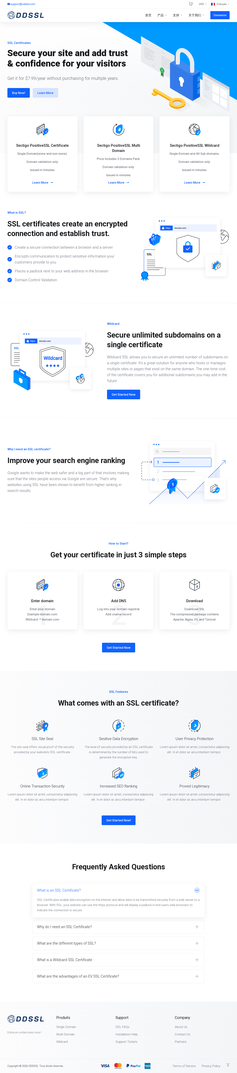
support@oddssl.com (23, 4)
